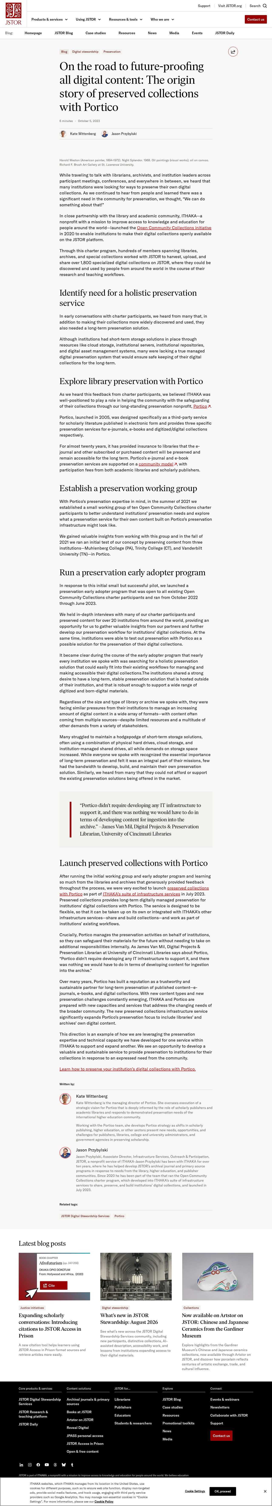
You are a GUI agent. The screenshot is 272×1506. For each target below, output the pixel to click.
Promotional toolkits (178, 1423)
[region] (136, 1491)
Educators (123, 1415)
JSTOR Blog (64, 33)
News (152, 33)
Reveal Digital (78, 1427)
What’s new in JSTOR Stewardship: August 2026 (129, 1318)
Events (197, 33)
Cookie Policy (104, 1501)
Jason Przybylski (124, 134)
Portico (119, 1216)
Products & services (47, 19)
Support (216, 1423)
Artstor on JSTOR (80, 1420)
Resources (127, 33)
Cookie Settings (195, 1491)
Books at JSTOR (79, 1412)
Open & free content (83, 1451)
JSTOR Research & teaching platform (33, 1414)
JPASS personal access (85, 1436)
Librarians (122, 1399)
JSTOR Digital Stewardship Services (85, 1216)
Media (174, 33)
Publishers (123, 1407)
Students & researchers (133, 1423)
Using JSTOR (86, 19)
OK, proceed (223, 1491)
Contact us (255, 19)
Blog (64, 52)
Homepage (33, 33)
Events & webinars (224, 1399)
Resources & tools (123, 19)
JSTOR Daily (224, 33)
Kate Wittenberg (83, 134)
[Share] (233, 52)
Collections (191, 1308)
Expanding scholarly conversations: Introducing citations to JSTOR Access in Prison (50, 1325)
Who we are (160, 19)
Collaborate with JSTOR (229, 1415)
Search (255, 6)
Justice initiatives (32, 1308)
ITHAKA (42, 1475)
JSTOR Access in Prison (85, 1443)
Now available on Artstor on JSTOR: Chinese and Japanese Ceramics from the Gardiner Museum (215, 1325)
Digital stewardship (85, 52)
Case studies (96, 33)
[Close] (265, 1491)
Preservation (111, 52)
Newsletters (220, 1407)
